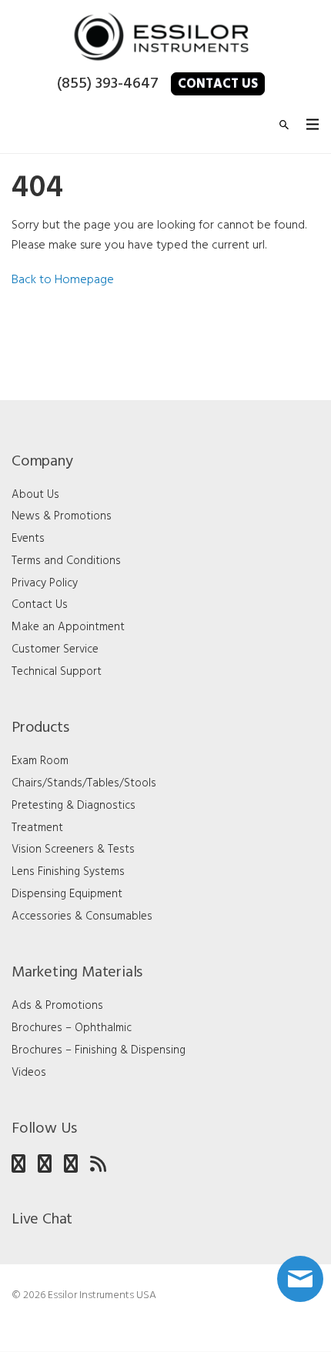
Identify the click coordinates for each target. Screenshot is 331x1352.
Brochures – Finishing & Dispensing (99, 1050)
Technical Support (57, 672)
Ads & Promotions (57, 1005)
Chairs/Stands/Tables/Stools (84, 783)
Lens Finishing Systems (68, 872)
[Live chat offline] (300, 1279)
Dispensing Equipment (67, 894)
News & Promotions (62, 516)
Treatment (37, 828)
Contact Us (218, 84)
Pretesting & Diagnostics (73, 805)
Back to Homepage (63, 280)
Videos (29, 1072)
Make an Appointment (68, 627)
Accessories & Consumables (82, 916)
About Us (35, 495)
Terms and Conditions (66, 561)
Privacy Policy (45, 583)
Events (28, 538)
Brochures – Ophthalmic (72, 1028)
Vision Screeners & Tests (73, 849)
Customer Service (55, 649)
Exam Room (40, 761)
